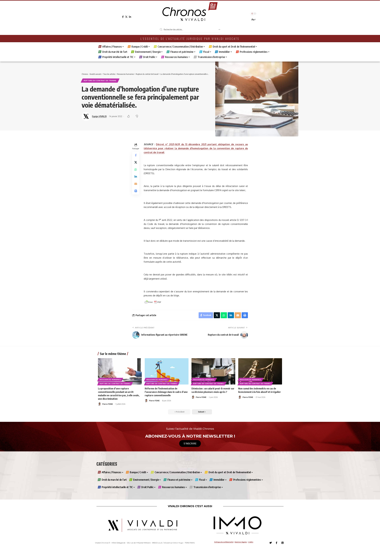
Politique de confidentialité (223, 542)
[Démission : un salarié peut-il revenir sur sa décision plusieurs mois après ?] (213, 371)
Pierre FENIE (107, 404)
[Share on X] (135, 162)
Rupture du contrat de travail (100, 80)
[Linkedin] (282, 543)
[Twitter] (270, 543)
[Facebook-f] (276, 543)
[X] (126, 17)
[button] (253, 20)
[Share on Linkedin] (135, 176)
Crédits (250, 542)
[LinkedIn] (130, 17)
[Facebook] (122, 17)
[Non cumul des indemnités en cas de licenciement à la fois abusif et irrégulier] (260, 371)
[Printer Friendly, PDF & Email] (153, 302)
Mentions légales (241, 542)
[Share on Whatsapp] (135, 169)
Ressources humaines (110, 379)
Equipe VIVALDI (99, 116)
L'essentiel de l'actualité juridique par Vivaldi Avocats (190, 38)
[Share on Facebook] (135, 155)
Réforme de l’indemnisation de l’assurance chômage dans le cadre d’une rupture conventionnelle (166, 392)
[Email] (135, 183)
